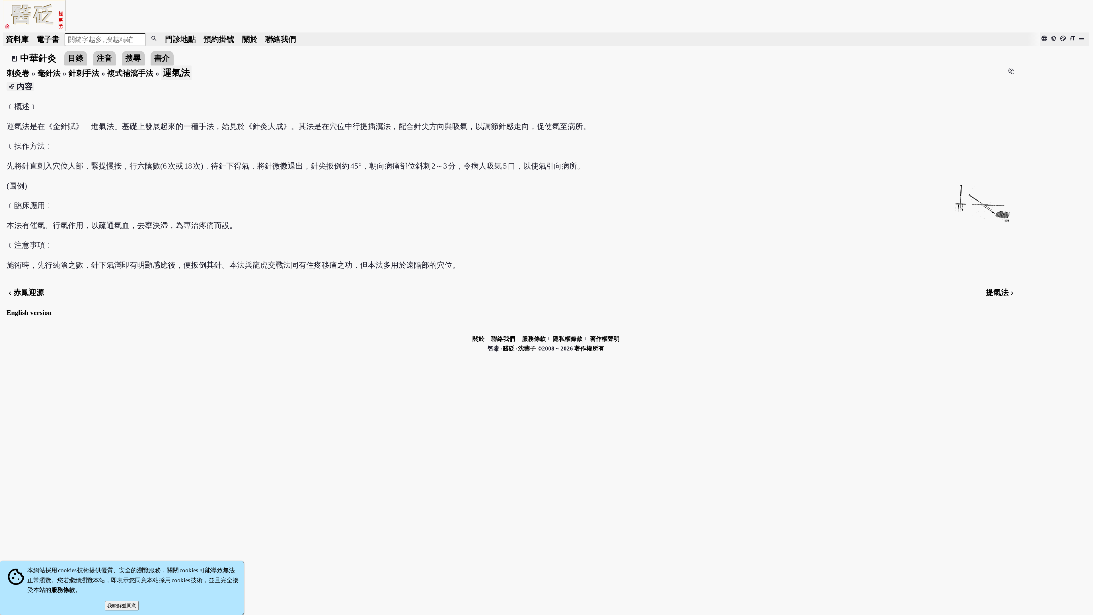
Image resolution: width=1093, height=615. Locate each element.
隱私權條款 (568, 338)
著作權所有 (589, 348)
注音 (104, 58)
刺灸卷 (18, 73)
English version (29, 312)
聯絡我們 (280, 39)
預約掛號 (219, 39)
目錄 (75, 58)
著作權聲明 (605, 338)
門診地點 (180, 39)
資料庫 (17, 39)
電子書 (47, 39)
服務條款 (534, 338)
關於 (250, 39)
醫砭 (509, 348)
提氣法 (1001, 292)
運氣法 (176, 72)
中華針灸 (38, 58)
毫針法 (49, 73)
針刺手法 (84, 73)
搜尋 (133, 58)
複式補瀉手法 (130, 73)
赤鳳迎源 (25, 292)
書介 (162, 58)
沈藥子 (527, 348)
